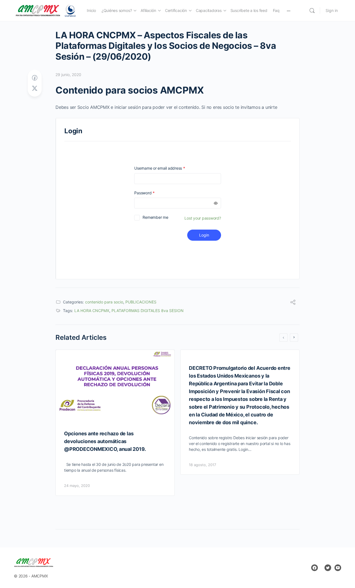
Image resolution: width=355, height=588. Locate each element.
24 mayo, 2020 (77, 485)
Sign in (332, 10)
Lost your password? (202, 218)
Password (152, 193)
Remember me (155, 217)
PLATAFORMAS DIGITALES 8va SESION (147, 310)
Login (204, 235)
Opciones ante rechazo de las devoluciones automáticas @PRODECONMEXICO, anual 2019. (105, 441)
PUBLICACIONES (140, 302)
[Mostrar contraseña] (215, 203)
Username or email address (167, 168)
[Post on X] (34, 88)
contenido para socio (104, 302)
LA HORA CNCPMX (91, 310)
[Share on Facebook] (34, 78)
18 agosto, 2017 (202, 465)
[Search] (312, 10)
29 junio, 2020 (68, 74)
